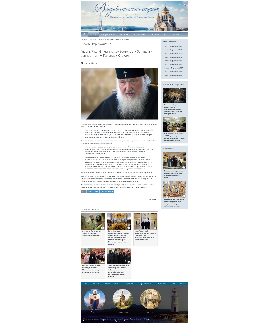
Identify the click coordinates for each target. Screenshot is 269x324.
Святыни (95, 312)
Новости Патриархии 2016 (173, 71)
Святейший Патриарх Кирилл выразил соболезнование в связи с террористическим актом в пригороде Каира (173, 109)
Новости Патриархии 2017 (124, 39)
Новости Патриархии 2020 (173, 57)
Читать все (152, 199)
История (150, 312)
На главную (84, 39)
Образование (154, 34)
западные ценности (107, 191)
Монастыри (123, 312)
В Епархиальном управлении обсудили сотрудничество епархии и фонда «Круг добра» (174, 174)
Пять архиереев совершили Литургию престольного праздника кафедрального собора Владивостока (174, 203)
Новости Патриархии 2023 (173, 46)
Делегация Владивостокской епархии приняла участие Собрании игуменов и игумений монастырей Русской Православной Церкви (118, 271)
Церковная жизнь (139, 34)
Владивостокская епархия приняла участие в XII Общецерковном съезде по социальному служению (91, 269)
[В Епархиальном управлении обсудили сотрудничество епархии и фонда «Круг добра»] (174, 168)
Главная (85, 284)
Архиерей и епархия (108, 34)
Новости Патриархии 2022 (173, 50)
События (93, 34)
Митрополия (124, 34)
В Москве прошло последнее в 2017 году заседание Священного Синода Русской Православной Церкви (174, 137)
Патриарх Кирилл (93, 191)
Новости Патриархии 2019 (173, 61)
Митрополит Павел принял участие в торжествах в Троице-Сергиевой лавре (91, 233)
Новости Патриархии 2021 (173, 53)
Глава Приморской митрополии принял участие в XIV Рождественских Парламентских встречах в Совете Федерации (145, 235)
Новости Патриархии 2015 (173, 75)
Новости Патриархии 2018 (173, 64)
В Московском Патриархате (106, 39)
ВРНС (165, 34)
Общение (176, 34)
